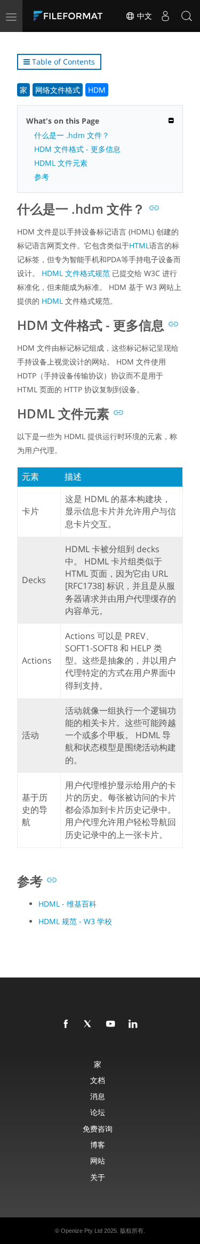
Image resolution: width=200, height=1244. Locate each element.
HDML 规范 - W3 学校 (75, 921)
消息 (97, 1096)
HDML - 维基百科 (67, 904)
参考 (41, 177)
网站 (97, 1161)
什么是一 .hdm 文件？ (71, 135)
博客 (97, 1145)
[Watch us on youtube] (112, 1024)
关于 (97, 1177)
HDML (52, 301)
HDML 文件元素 (60, 163)
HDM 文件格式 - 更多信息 (77, 149)
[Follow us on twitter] (90, 1024)
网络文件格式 (57, 90)
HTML (139, 245)
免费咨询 (98, 1129)
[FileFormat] (70, 16)
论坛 (97, 1112)
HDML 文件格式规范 (76, 273)
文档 (97, 1080)
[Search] (186, 16)
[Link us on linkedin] (135, 1024)
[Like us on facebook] (68, 1024)
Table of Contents (62, 61)
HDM (97, 90)
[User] (165, 16)
